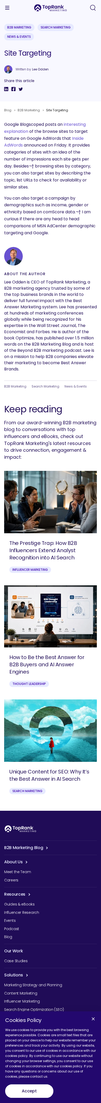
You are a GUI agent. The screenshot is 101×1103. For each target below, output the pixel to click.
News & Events (19, 36)
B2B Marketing (19, 27)
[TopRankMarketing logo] (50, 7)
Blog (7, 110)
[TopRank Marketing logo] (20, 828)
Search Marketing (56, 27)
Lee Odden (40, 69)
